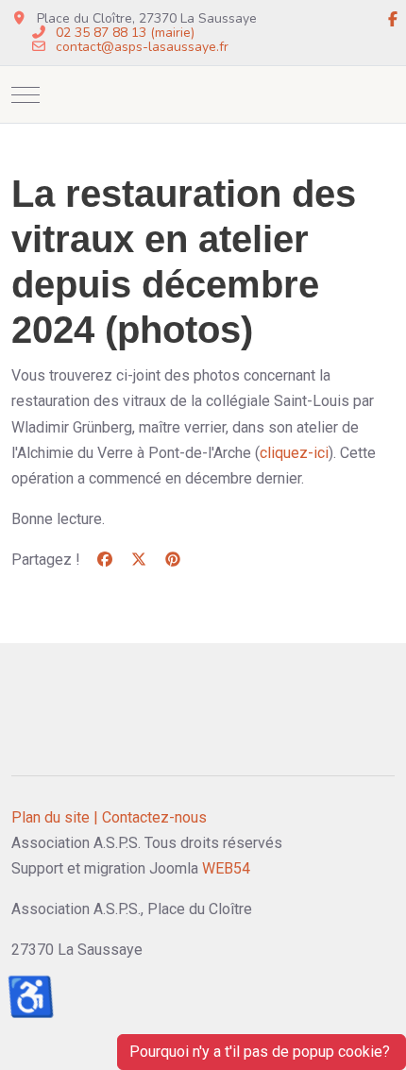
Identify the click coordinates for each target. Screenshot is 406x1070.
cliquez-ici (294, 453)
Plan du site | (54, 817)
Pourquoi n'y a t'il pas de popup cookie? (261, 1052)
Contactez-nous (154, 817)
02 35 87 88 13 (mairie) (125, 33)
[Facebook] (392, 19)
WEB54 (226, 868)
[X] (138, 560)
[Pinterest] (172, 560)
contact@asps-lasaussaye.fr (142, 47)
